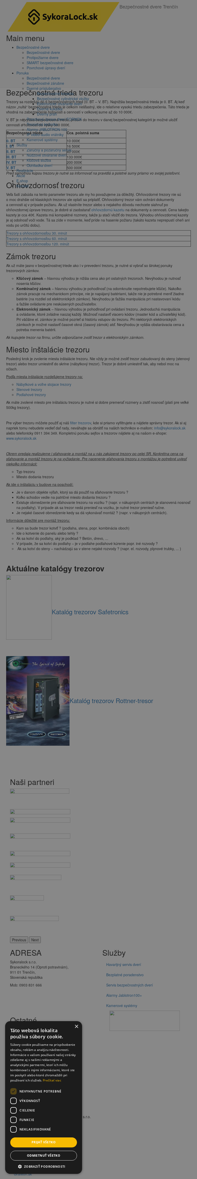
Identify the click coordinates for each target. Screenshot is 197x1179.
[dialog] (98, 589)
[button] (43, 1166)
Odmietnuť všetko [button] (43, 1155)
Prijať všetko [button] (44, 1142)
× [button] (76, 1027)
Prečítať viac (52, 1080)
